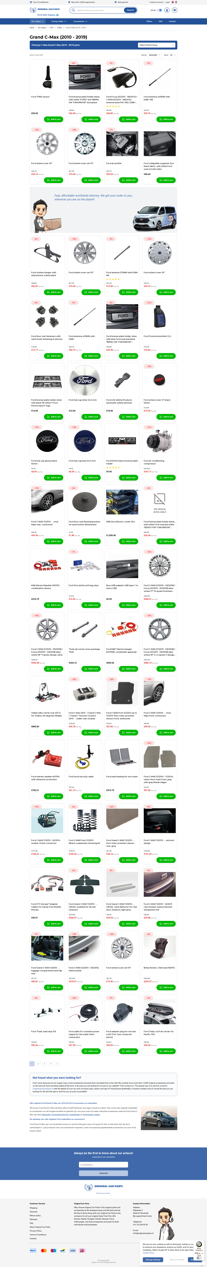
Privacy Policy (36, 1231)
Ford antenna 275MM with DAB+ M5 (122, 274)
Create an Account (157, 2)
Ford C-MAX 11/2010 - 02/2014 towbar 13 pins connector (45, 841)
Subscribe (103, 1173)
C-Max (59, 28)
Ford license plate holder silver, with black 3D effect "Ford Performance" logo (46, 403)
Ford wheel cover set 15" (81, 163)
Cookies (33, 1238)
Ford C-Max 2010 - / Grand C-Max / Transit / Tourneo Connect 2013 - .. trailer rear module (85, 716)
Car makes (36, 21)
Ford (51, 28)
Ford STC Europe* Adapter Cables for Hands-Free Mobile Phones (46, 907)
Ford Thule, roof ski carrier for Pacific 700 (159, 1033)
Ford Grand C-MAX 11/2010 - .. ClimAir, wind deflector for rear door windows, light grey (121, 907)
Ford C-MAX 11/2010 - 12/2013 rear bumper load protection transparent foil (158, 907)
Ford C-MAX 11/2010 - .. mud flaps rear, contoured (44, 523)
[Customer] (167, 10)
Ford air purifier (114, 163)
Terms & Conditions (38, 1235)
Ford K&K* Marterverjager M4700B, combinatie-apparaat (121, 650)
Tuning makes (57, 21)
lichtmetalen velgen (91, 1114)
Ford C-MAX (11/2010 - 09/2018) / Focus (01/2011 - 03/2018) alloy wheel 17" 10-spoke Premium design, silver (159, 588)
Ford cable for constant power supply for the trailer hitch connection (84, 1034)
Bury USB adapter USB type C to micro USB (122, 586)
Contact (172, 21)
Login (167, 2)
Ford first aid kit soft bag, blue (84, 585)
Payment (33, 1212)
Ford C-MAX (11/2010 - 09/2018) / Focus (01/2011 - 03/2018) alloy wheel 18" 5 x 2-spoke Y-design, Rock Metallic (159, 652)
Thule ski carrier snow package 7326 (84, 650)
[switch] (159, 10)
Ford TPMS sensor (40, 97)
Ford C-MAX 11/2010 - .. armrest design (159, 841)
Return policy (35, 1215)
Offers (149, 21)
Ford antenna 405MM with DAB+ (82, 337)
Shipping (33, 1208)
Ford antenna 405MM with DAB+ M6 (157, 98)
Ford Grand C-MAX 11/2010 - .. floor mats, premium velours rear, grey (120, 843)
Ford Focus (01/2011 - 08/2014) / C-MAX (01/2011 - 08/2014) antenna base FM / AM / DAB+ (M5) (121, 100)
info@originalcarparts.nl (43, 1089)
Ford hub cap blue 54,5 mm (82, 461)
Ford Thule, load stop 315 (43, 1031)
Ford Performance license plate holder (122, 462)
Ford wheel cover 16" (41, 163)
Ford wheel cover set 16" (81, 272)
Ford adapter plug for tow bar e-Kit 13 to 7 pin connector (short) (121, 1034)
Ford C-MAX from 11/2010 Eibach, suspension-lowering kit (84, 841)
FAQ (160, 21)
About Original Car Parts (40, 1227)
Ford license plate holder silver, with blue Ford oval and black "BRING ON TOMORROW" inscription (121, 339)
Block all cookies (177, 1260)
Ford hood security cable (81, 776)
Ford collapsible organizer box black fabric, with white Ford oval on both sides (159, 166)
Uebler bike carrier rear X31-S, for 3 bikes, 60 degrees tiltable (46, 714)
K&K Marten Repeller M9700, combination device (45, 586)
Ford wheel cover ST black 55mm (157, 401)
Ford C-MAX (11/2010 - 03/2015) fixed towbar (84, 969)
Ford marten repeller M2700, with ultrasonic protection (45, 778)
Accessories (79, 21)
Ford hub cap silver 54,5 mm (83, 400)
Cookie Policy (148, 1253)
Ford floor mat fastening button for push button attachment (84, 523)
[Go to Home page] (45, 10)
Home (32, 28)
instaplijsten (74, 1114)
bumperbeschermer (60, 1114)
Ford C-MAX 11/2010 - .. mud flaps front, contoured (157, 714)
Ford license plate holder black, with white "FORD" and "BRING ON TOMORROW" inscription (84, 100)
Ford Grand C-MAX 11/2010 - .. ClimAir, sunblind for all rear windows (83, 907)
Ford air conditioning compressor (154, 462)
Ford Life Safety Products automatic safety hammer (119, 401)
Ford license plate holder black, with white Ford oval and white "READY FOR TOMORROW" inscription (159, 525)
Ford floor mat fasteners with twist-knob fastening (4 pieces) (46, 337)
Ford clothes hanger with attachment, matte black (43, 274)
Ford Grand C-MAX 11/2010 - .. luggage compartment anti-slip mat (46, 971)
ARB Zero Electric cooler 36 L (120, 522)
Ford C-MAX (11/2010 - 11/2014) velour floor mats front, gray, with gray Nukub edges (158, 779)
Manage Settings (153, 1260)
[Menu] (203, 1241)
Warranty (33, 1219)
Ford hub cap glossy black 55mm (44, 462)
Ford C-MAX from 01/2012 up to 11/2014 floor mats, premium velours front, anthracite (121, 716)
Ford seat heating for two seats (122, 776)
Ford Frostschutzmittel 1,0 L (157, 336)
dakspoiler (46, 1114)
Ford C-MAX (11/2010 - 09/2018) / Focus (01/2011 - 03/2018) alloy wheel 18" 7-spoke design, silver (47, 652)
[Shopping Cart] (174, 10)
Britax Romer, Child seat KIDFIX (159, 968)
